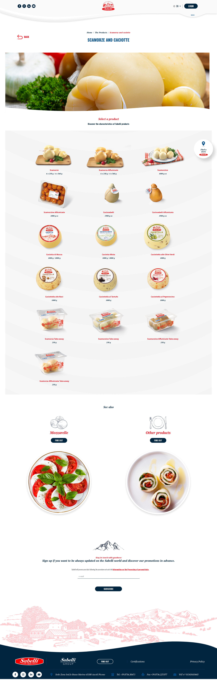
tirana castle (5, 680)
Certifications (138, 661)
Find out (59, 440)
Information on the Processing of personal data (131, 569)
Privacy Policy (197, 661)
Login (191, 6)
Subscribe (108, 588)
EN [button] (177, 6)
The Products (101, 32)
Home (89, 32)
